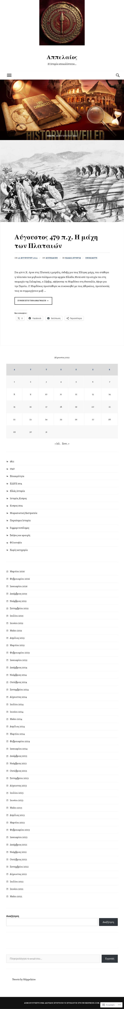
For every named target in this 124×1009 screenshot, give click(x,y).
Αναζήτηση (12, 916)
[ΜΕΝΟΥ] (9, 75)
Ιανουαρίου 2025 (18, 660)
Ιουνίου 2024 (16, 712)
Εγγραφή (109, 958)
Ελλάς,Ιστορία (73, 258)
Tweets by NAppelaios (24, 979)
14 (110, 394)
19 (76, 406)
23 (31, 419)
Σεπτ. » (65, 443)
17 (46, 406)
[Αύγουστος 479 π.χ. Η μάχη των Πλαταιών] (62, 221)
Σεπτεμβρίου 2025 (19, 608)
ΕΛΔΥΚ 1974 (16, 483)
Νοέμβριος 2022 (18, 852)
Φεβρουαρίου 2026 (20, 579)
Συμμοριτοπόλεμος (19, 528)
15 (14, 406)
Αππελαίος (62, 57)
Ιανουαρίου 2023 (18, 837)
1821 (12, 461)
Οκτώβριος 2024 (18, 682)
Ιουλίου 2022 (16, 881)
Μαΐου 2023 (16, 807)
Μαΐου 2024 (16, 719)
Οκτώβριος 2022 (18, 859)
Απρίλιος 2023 (17, 815)
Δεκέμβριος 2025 (18, 593)
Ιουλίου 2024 (16, 704)
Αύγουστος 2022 (18, 874)
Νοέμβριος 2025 (18, 601)
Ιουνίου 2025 (16, 623)
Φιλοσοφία (16, 542)
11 (61, 394)
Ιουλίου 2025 (16, 616)
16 (31, 406)
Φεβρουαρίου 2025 (20, 652)
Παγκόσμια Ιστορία (20, 520)
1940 (12, 468)
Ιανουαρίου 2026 (18, 586)
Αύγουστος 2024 (18, 697)
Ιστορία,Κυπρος (18, 498)
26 (76, 419)
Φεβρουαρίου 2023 (20, 830)
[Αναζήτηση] (115, 75)
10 (46, 394)
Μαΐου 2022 (16, 896)
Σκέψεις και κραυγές (20, 535)
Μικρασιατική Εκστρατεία (23, 513)
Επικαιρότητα (17, 476)
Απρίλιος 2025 (17, 638)
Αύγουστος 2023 (18, 785)
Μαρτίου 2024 (17, 734)
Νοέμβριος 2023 (18, 763)
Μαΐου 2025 (16, 630)
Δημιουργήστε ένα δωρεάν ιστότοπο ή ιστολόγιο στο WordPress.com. (62, 1003)
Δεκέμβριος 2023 (18, 756)
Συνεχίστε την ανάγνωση (31, 302)
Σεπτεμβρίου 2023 (19, 778)
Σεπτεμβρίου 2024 (19, 689)
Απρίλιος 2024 (17, 726)
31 (46, 431)
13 (93, 394)
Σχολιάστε (91, 258)
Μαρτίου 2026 (17, 571)
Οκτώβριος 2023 (18, 771)
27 (93, 419)
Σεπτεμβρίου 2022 (19, 866)
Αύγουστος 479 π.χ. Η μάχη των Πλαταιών (56, 241)
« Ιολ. (58, 443)
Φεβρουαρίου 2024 (20, 741)
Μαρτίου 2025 (17, 645)
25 (61, 419)
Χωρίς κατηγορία (19, 550)
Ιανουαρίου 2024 (18, 748)
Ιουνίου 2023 (16, 800)
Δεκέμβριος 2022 (18, 844)
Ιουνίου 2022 (16, 889)
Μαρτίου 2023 (17, 822)
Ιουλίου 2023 (16, 793)
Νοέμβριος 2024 (18, 675)
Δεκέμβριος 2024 (18, 667)
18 (61, 406)
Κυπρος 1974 (16, 505)
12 (76, 394)
